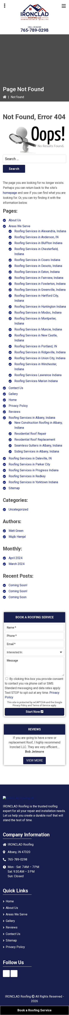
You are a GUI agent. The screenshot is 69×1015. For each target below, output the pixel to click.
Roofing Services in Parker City (29, 464)
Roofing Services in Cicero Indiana (37, 260)
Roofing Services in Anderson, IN (36, 237)
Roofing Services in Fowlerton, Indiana (40, 284)
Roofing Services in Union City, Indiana (39, 358)
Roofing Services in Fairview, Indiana (38, 278)
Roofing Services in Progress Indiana (33, 470)
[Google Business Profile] (14, 973)
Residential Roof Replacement (34, 439)
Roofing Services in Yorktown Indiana (33, 482)
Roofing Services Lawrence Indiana (38, 375)
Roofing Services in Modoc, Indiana (38, 312)
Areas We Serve (19, 226)
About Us (15, 220)
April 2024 (15, 558)
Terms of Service (41, 705)
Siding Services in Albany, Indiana (36, 451)
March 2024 (17, 564)
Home (13, 400)
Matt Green (16, 531)
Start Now (33, 711)
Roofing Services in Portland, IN (35, 346)
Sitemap (14, 488)
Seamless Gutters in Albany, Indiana (38, 445)
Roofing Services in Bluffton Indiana (38, 243)
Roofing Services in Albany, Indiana (32, 418)
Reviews (14, 412)
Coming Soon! (18, 585)
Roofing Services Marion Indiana (36, 381)
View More (34, 760)
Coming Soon (17, 597)
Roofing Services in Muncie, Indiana (38, 329)
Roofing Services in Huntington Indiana (40, 306)
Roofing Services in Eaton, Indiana (37, 272)
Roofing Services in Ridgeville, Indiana (40, 352)
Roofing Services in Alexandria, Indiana (40, 231)
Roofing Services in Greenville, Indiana (40, 290)
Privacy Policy (18, 406)
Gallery (13, 394)
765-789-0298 (34, 30)
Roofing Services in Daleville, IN (30, 458)
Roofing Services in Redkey (27, 476)
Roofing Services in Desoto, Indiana (38, 266)
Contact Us (16, 388)
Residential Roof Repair (30, 433)
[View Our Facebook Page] (6, 973)
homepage (10, 193)
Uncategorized (18, 509)
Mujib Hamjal (17, 536)
